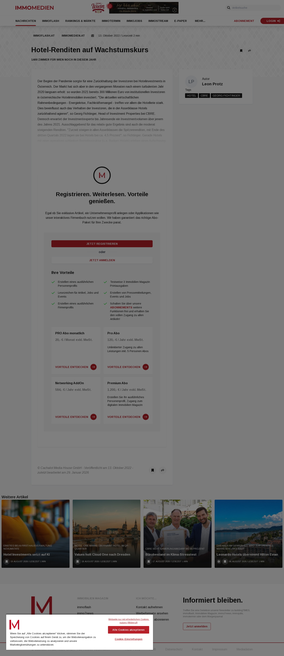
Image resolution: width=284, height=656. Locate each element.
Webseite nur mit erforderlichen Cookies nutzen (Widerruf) (128, 621)
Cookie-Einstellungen (129, 639)
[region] (79, 632)
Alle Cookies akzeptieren (128, 629)
